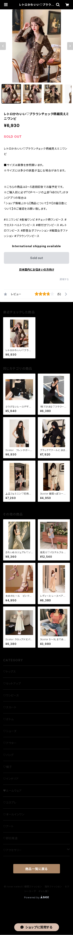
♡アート (8, 826)
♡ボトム (8, 719)
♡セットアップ (12, 683)
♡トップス (9, 671)
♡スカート (10, 707)
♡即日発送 (10, 838)
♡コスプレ (10, 802)
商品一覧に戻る (36, 869)
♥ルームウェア (12, 790)
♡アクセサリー (12, 850)
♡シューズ (10, 731)
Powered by (32, 897)
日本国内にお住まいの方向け (36, 269)
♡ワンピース (11, 695)
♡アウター (10, 743)
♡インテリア (11, 778)
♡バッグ (8, 755)
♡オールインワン (13, 814)
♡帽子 (7, 766)
